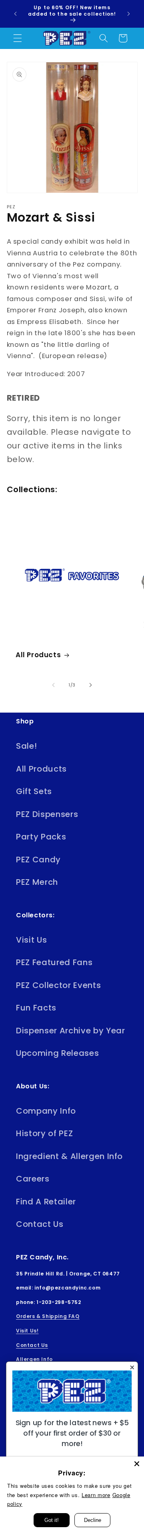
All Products (38, 654)
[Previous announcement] (15, 13)
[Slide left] (53, 685)
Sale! (26, 746)
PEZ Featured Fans (54, 962)
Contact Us (40, 1224)
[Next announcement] (129, 13)
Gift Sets (34, 791)
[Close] (137, 1464)
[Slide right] (90, 685)
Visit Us (31, 939)
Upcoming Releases (57, 1053)
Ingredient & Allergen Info (69, 1156)
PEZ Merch (37, 882)
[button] (17, 38)
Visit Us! (27, 1330)
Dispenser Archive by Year (70, 1030)
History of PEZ (44, 1133)
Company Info (46, 1110)
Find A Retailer (46, 1201)
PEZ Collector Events (58, 985)
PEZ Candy (38, 859)
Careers (33, 1178)
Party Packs (41, 836)
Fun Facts (36, 1007)
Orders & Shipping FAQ (48, 1316)
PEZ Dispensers (47, 814)
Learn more (96, 1495)
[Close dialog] (132, 1367)
